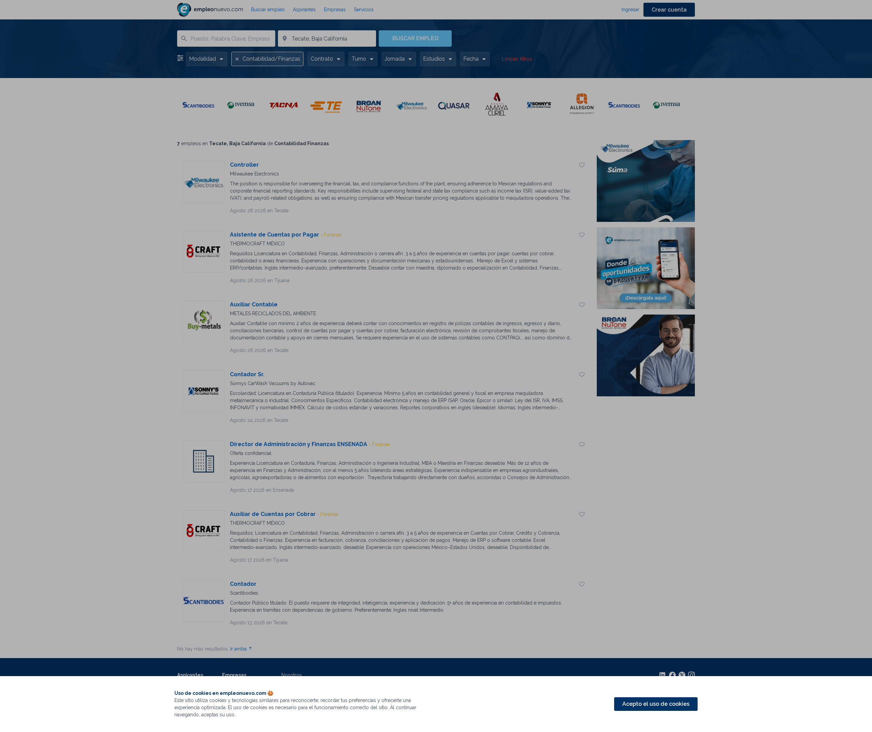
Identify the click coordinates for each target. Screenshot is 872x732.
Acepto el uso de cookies (655, 704)
